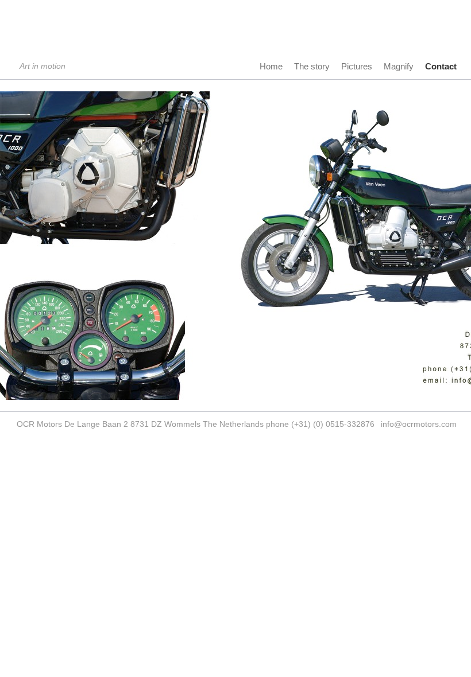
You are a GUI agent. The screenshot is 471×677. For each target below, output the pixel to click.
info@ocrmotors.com (419, 424)
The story (312, 66)
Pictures (356, 66)
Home (271, 66)
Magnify (399, 66)
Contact (441, 66)
